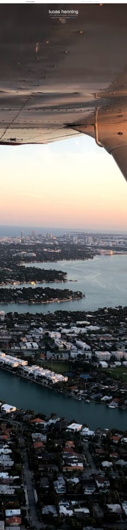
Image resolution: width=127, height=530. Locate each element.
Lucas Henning (30, 1)
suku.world (73, 18)
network (89, 1)
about (83, 1)
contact (96, 1)
